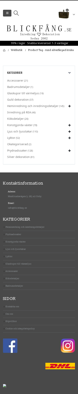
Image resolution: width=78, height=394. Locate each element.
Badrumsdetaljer (18, 87)
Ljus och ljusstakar (19, 131)
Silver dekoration (18, 157)
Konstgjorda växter (20, 125)
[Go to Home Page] (4, 50)
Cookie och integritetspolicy (20, 328)
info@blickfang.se (17, 208)
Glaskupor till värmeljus (23, 93)
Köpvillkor (11, 321)
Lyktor (11, 138)
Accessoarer (15, 80)
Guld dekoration (18, 99)
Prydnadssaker (17, 150)
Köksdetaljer (15, 119)
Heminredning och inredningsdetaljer (32, 106)
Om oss (9, 314)
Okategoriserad (17, 144)
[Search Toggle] (16, 13)
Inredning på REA (19, 112)
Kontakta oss (12, 306)
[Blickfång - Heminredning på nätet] (39, 32)
